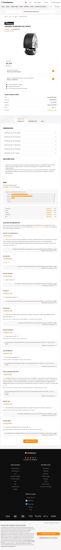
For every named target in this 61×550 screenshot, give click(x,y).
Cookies (15, 489)
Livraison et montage (40, 6)
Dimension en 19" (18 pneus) (12, 137)
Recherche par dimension (31, 11)
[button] (30, 194)
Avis (42, 121)
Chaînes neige (14, 6)
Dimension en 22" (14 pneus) (12, 149)
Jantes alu (45, 473)
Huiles (21, 6)
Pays (15, 484)
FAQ (30, 509)
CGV (15, 481)
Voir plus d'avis (30, 441)
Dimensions (20, 121)
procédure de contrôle (38, 227)
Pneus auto (46, 468)
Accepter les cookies (48, 533)
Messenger (31, 504)
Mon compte (56, 2)
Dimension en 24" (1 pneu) (11, 153)
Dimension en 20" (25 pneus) (12, 141)
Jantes (7, 6)
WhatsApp (30, 500)
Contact (46, 2)
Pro (31, 2)
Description (33, 121)
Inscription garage (15, 476)
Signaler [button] (55, 249)
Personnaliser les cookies (48, 537)
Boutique (26, 6)
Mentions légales (15, 478)
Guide (31, 6)
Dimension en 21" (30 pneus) (12, 145)
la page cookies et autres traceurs (8, 546)
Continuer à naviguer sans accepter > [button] (52, 522)
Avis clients (38, 2)
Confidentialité (15, 486)
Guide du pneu (15, 471)
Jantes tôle (45, 471)
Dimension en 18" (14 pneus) (12, 133)
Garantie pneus (15, 468)
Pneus (3, 6)
